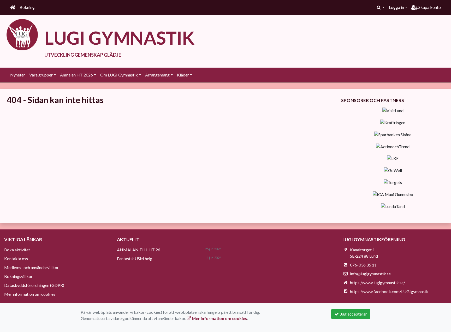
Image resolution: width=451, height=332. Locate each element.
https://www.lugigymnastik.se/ (377, 282)
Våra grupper (41, 74)
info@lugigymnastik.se (370, 273)
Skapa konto (429, 7)
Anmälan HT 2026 (76, 74)
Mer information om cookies (29, 294)
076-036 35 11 (363, 264)
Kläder (183, 74)
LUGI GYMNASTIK (119, 38)
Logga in (396, 7)
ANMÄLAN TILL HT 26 (138, 249)
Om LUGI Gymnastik (119, 74)
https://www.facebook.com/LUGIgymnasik (389, 291)
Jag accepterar (353, 313)
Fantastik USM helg (134, 258)
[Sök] (381, 7)
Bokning (27, 7)
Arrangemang (157, 74)
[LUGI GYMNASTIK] (22, 34)
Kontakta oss (16, 258)
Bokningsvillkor (18, 276)
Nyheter (17, 74)
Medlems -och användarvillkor (31, 267)
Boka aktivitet (17, 249)
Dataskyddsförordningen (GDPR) (34, 285)
